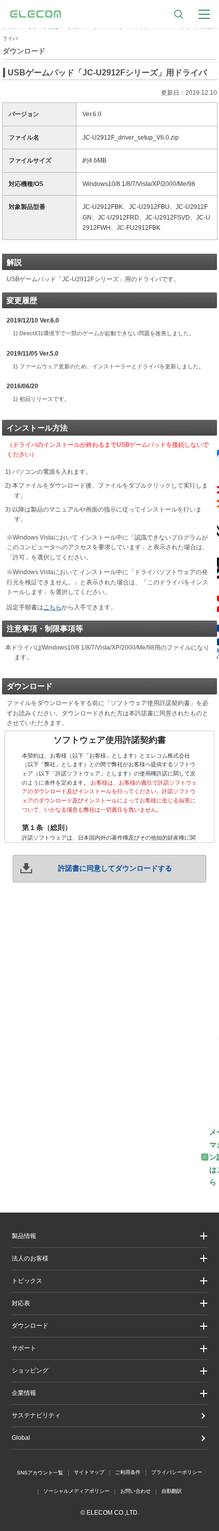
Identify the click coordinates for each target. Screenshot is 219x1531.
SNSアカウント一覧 (40, 1472)
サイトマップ (89, 1472)
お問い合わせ (135, 1491)
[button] (109, 1281)
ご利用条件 (128, 1472)
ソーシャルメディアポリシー (76, 1491)
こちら (52, 607)
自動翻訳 (171, 1491)
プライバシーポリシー (176, 1472)
